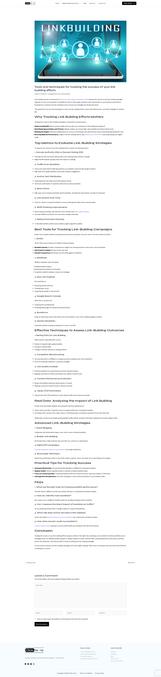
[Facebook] (28, 664)
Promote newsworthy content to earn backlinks (50, 449)
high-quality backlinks (82, 211)
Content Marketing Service (87, 652)
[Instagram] (31, 664)
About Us (92, 3)
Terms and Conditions (117, 661)
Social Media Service (86, 656)
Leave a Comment (40, 94)
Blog (84, 3)
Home (57, 3)
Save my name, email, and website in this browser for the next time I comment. (62, 619)
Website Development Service (88, 659)
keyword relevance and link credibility (60, 517)
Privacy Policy (114, 659)
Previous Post (30, 562)
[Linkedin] (25, 664)
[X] (34, 664)
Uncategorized (52, 94)
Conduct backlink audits (42, 526)
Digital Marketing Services (70, 3)
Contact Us (102, 3)
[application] (80, 3)
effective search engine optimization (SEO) (74, 99)
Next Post (132, 562)
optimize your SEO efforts (93, 134)
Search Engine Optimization (88, 654)
